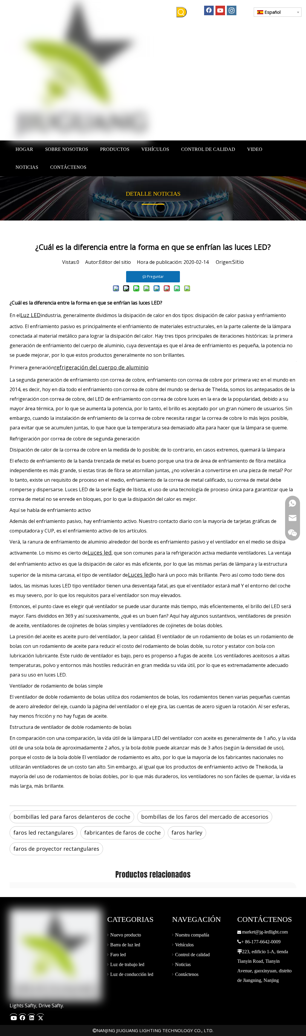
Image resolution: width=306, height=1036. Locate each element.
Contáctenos (186, 974)
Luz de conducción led (131, 974)
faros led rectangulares (43, 832)
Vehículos (184, 944)
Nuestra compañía (192, 934)
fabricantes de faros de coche (122, 832)
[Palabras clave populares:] (181, 12)
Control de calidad (192, 954)
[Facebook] (209, 10)
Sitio (238, 261)
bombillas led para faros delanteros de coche (71, 816)
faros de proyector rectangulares (56, 848)
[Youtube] (220, 10)
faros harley (187, 832)
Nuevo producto (125, 934)
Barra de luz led (125, 944)
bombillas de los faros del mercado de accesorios (204, 816)
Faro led (118, 954)
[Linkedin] (31, 1016)
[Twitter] (40, 1016)
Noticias (183, 964)
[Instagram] (231, 10)
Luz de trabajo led (127, 964)
